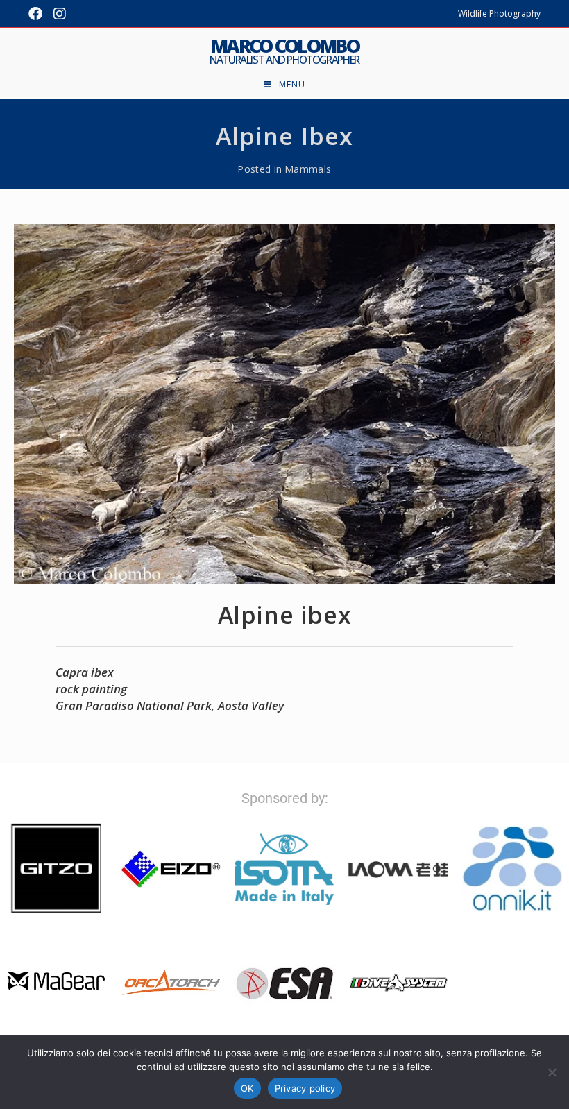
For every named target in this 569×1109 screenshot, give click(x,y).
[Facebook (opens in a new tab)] (38, 14)
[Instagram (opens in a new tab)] (59, 14)
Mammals (308, 169)
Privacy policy (305, 1088)
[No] (552, 1072)
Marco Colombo (284, 50)
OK (247, 1088)
